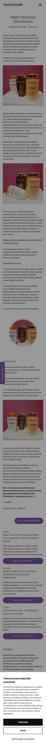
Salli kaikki (23, 722)
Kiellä (23, 730)
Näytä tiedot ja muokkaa (23, 738)
